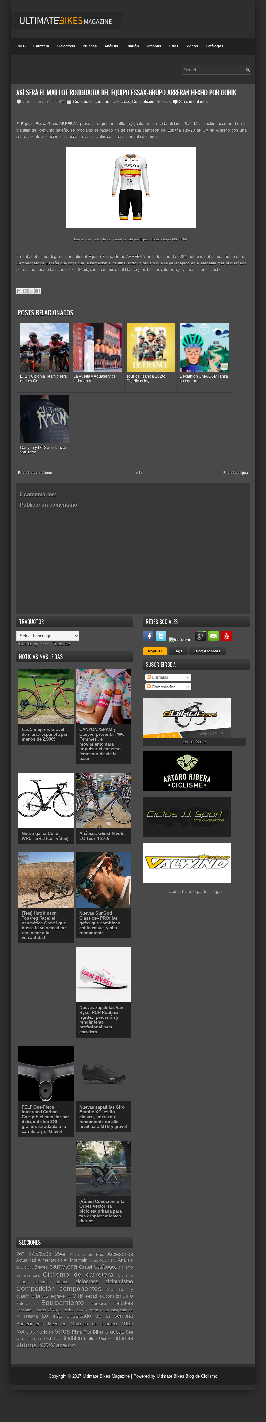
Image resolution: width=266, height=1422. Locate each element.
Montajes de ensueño (94, 1324)
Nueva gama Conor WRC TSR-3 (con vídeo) (45, 836)
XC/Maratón (57, 1345)
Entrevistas (26, 1303)
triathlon (73, 1338)
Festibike (24, 1310)
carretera (63, 1266)
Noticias (163, 102)
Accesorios (120, 1254)
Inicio (138, 473)
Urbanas (154, 46)
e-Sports (106, 1296)
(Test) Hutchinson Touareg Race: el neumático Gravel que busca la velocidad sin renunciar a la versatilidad (44, 925)
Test (47, 1338)
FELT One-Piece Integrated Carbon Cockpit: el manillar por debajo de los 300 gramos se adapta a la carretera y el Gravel (45, 1119)
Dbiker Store (194, 741)
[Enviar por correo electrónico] (19, 291)
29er (60, 1254)
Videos (192, 46)
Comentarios (163, 686)
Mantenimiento (30, 1324)
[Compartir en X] (31, 291)
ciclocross (121, 102)
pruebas (114, 1331)
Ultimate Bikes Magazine (106, 1376)
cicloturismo (119, 1281)
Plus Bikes (93, 1332)
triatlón (90, 1338)
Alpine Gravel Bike (103, 1260)
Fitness (39, 1310)
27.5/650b (39, 1254)
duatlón (23, 1296)
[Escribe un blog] (25, 291)
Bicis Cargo (24, 1267)
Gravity (82, 1310)
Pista (77, 1332)
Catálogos (214, 46)
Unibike (106, 1338)
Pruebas (90, 46)
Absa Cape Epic (87, 1254)
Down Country (119, 1289)
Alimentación (50, 1260)
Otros (173, 46)
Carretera (41, 46)
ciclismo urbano (51, 1282)
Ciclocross (66, 46)
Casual (85, 1267)
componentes (80, 1288)
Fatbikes (123, 1303)
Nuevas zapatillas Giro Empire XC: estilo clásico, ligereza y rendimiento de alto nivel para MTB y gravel (103, 1117)
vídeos (26, 1345)
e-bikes (39, 1296)
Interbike (95, 1310)
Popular (155, 651)
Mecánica (57, 1324)
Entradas (160, 677)
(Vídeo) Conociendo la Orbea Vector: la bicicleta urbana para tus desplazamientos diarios (101, 1211)
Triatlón (132, 46)
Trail (57, 1338)
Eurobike (99, 1303)
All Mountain (75, 1260)
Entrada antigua (235, 473)
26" (20, 1254)
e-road (91, 1296)
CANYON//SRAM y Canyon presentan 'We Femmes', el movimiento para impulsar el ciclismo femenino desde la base (101, 744)
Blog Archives (207, 651)
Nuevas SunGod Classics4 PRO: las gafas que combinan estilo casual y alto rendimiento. (99, 923)
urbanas (123, 1338)
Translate (61, 643)
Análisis (111, 46)
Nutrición (44, 1332)
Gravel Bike (61, 1309)
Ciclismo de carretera (92, 102)
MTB (22, 46)
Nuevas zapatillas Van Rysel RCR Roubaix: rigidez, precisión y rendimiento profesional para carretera (101, 1019)
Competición (143, 102)
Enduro (124, 1296)
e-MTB (75, 1296)
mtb (127, 1323)
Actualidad (26, 1260)
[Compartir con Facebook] (37, 291)
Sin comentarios (193, 102)
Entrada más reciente (35, 473)
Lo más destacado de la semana (87, 1316)
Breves (41, 1267)
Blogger (216, 891)
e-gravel (58, 1296)
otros (62, 1331)
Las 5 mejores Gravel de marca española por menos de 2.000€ (45, 734)
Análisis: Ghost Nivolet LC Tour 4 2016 (102, 836)
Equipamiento (62, 1302)
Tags (178, 651)
